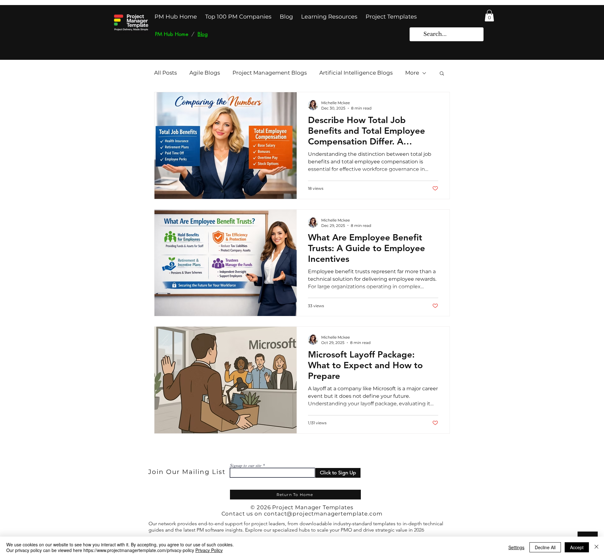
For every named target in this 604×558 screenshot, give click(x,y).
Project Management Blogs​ (269, 73)
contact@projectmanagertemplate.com (323, 513)
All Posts (165, 73)
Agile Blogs (204, 73)
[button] (489, 15)
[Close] (596, 547)
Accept (577, 547)
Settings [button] (516, 547)
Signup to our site (245, 465)
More (412, 73)
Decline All (545, 547)
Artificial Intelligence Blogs (356, 73)
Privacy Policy (209, 550)
